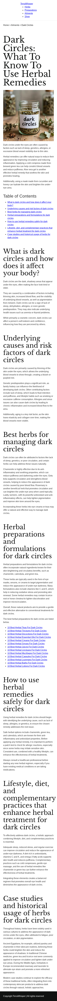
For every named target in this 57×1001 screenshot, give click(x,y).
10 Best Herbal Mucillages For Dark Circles (27, 653)
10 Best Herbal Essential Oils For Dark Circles (29, 637)
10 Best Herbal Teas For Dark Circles (24, 627)
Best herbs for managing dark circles (24, 212)
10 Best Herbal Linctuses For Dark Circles (27, 650)
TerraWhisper (26, 4)
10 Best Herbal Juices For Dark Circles (25, 647)
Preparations (31, 10)
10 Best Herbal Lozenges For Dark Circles (27, 660)
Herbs (27, 7)
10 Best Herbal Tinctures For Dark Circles (27, 631)
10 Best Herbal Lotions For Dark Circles (26, 666)
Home (6, 25)
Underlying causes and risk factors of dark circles (30, 208)
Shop (27, 16)
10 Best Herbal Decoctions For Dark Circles (28, 634)
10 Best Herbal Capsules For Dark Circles (27, 656)
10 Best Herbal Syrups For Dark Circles (26, 643)
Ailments (29, 13)
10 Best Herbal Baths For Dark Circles (25, 663)
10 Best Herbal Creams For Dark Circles (26, 640)
